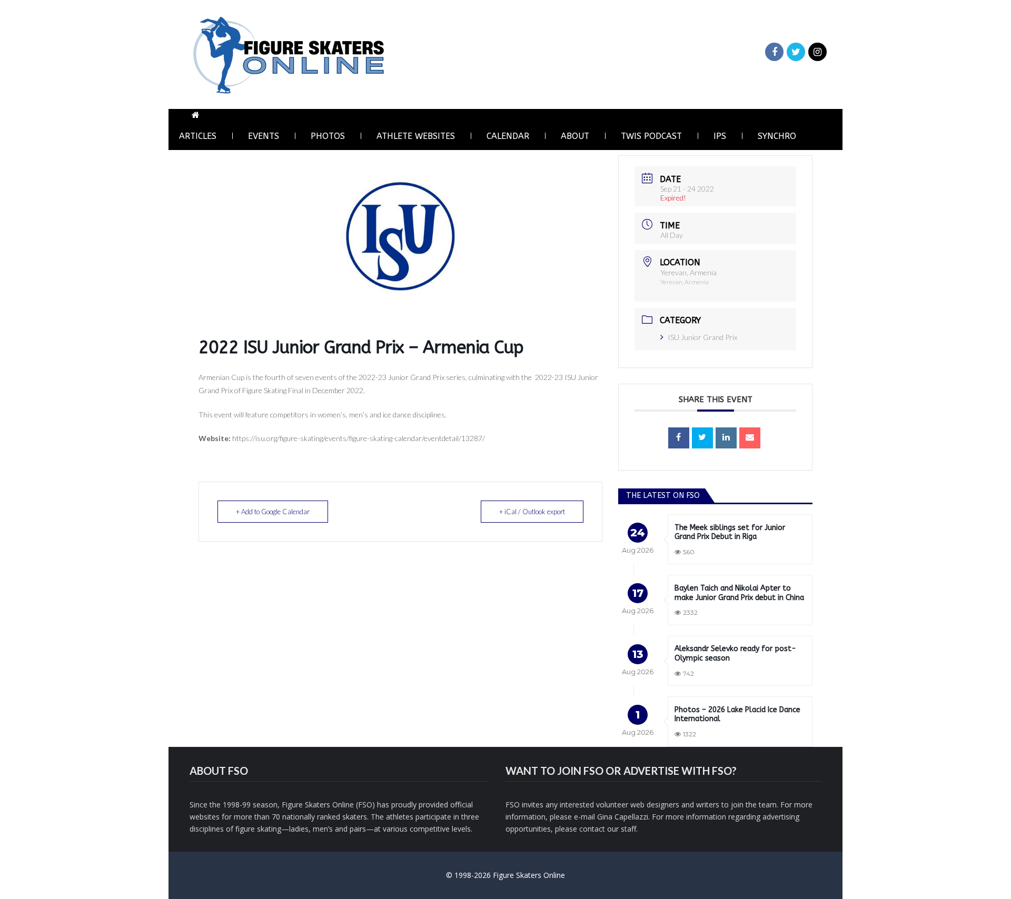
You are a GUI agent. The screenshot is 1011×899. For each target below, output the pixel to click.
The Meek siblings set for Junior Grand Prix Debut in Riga (730, 532)
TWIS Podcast (651, 136)
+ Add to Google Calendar (273, 511)
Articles (197, 136)
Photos (328, 136)
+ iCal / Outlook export (532, 511)
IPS (719, 136)
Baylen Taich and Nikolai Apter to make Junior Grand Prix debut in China (739, 593)
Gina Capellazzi (622, 817)
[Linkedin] (726, 437)
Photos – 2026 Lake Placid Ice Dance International (737, 714)
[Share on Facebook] (678, 437)
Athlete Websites (415, 136)
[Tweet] (702, 437)
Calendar (508, 136)
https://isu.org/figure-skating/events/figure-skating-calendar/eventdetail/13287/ (358, 438)
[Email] (749, 437)
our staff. (622, 829)
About (575, 136)
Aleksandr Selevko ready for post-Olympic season (735, 653)
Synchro (777, 136)
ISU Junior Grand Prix (702, 337)
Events (263, 136)
